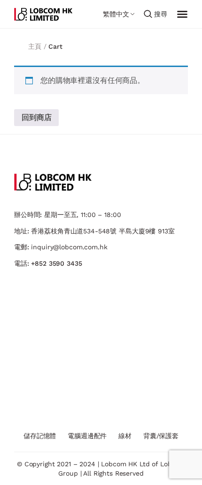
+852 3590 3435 (56, 263)
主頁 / (38, 46)
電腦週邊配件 (87, 436)
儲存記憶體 (39, 436)
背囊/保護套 (161, 436)
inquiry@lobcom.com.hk (69, 247)
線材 (125, 436)
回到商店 (36, 117)
